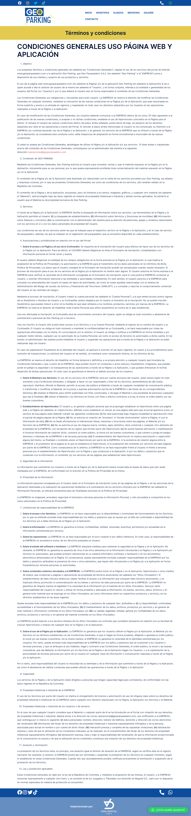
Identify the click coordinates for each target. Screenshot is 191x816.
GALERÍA (149, 12)
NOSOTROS (102, 12)
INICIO (88, 12)
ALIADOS (118, 12)
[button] (168, 810)
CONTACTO (91, 19)
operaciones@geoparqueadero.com (47, 152)
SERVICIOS (134, 12)
